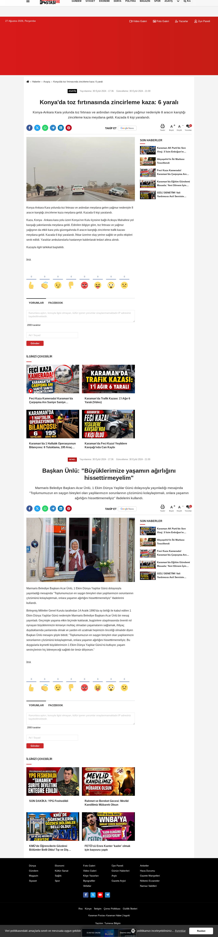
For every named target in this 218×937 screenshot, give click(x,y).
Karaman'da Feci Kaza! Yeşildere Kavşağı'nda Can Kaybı (106, 445)
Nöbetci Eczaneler (150, 881)
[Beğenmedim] (71, 279)
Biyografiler (89, 881)
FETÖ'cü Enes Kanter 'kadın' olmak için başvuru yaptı (107, 848)
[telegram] (53, 128)
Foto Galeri (162, 21)
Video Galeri (140, 21)
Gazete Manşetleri (150, 875)
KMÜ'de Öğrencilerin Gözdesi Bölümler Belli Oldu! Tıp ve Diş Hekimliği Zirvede (48, 848)
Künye (88, 908)
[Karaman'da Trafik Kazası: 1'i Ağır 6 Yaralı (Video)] (108, 379)
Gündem (33, 871)
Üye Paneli (203, 21)
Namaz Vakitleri (148, 886)
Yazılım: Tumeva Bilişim (108, 923)
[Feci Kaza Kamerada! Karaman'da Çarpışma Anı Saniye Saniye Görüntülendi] (52, 379)
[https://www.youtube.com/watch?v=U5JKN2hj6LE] (100, 894)
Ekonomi (59, 865)
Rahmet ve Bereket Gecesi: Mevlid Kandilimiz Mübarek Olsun (107, 803)
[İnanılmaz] (111, 279)
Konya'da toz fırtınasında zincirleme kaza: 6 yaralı (78, 81)
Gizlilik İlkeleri (130, 908)
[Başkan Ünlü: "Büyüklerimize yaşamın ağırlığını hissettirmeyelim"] (80, 549)
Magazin (33, 875)
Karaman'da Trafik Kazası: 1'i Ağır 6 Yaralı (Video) (107, 400)
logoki (126, 915)
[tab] (36, 302)
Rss (81, 908)
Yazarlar (183, 21)
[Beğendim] (31, 279)
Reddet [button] (201, 931)
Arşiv (114, 875)
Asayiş (46, 81)
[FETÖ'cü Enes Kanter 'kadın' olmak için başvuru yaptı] (108, 826)
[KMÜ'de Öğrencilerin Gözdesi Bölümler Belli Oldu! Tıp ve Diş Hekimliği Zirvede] (52, 826)
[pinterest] (69, 128)
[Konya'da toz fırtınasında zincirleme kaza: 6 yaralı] (80, 169)
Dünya (32, 865)
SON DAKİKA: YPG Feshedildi (48, 801)
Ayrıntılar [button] (180, 930)
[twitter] (37, 128)
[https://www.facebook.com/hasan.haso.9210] (85, 894)
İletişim (98, 908)
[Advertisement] (109, 51)
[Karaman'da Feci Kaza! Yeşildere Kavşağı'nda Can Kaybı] (108, 424)
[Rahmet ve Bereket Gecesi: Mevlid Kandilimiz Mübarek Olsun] (108, 781)
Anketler (144, 865)
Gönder (35, 343)
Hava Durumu (147, 871)
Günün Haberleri (120, 871)
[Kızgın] (84, 279)
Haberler (36, 81)
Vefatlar (87, 886)
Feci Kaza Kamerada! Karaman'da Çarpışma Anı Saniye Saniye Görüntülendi (51, 400)
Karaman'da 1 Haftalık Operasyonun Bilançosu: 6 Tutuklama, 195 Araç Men (52, 445)
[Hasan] (107, 894)
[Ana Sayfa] (27, 82)
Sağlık (58, 875)
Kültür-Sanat (61, 871)
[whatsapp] (45, 128)
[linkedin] (61, 128)
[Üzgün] (124, 279)
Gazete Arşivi (119, 881)
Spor (57, 881)
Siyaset (33, 881)
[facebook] (29, 128)
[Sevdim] (58, 279)
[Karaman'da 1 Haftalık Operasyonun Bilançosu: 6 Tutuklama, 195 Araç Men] (52, 424)
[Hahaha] (98, 279)
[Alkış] (45, 279)
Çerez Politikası (112, 908)
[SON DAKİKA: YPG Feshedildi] (52, 781)
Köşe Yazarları (91, 875)
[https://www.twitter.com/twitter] (93, 894)
